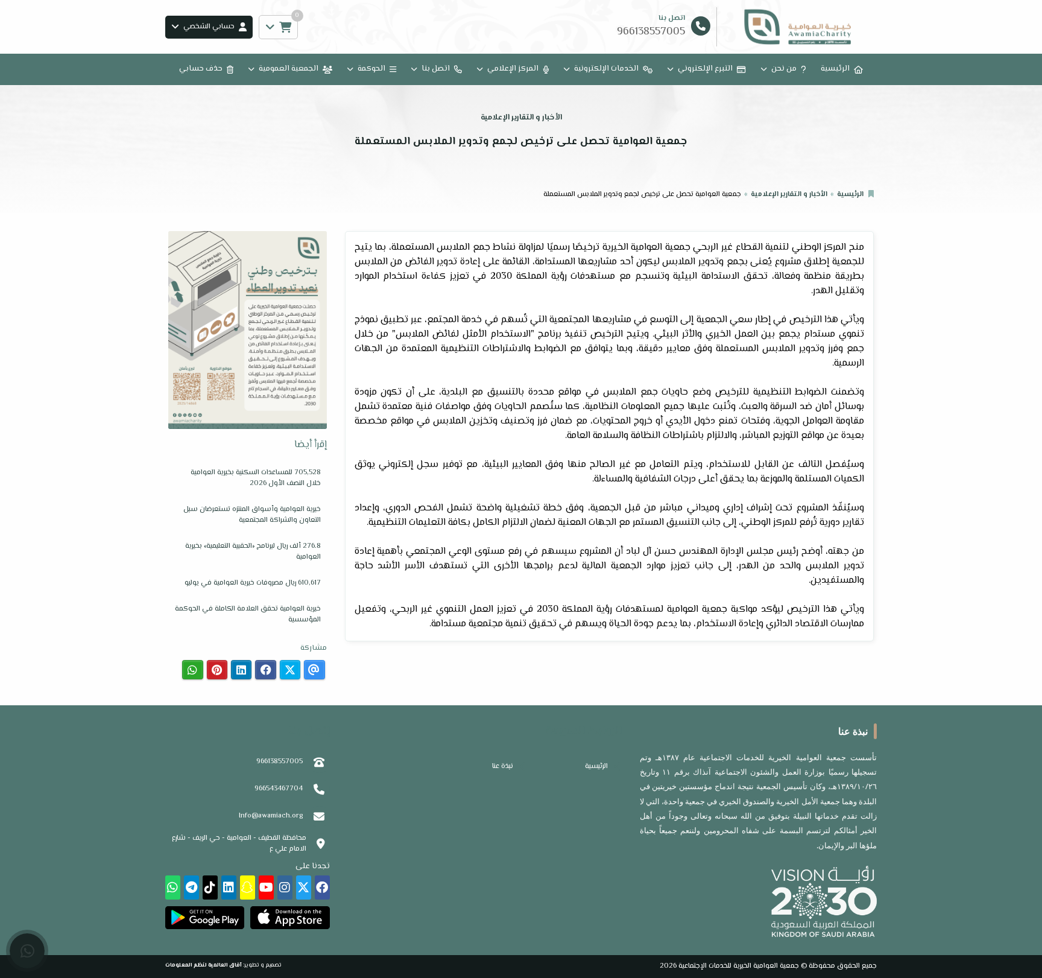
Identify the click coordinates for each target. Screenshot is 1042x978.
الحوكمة (371, 69)
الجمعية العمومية (288, 69)
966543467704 (278, 789)
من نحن (784, 69)
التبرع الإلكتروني (705, 69)
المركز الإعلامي (512, 69)
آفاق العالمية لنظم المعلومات (203, 965)
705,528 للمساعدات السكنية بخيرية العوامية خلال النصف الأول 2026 (256, 478)
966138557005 (279, 761)
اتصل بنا (436, 69)
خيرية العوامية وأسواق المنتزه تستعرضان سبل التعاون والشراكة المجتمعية (252, 515)
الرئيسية (835, 69)
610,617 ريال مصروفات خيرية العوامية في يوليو (253, 583)
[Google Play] (204, 918)
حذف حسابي (201, 69)
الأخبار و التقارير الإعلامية (789, 194)
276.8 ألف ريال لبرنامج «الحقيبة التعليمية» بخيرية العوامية (253, 552)
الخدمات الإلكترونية (606, 69)
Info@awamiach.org (271, 816)
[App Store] (289, 918)
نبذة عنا (502, 766)
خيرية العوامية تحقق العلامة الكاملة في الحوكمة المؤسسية (248, 614)
